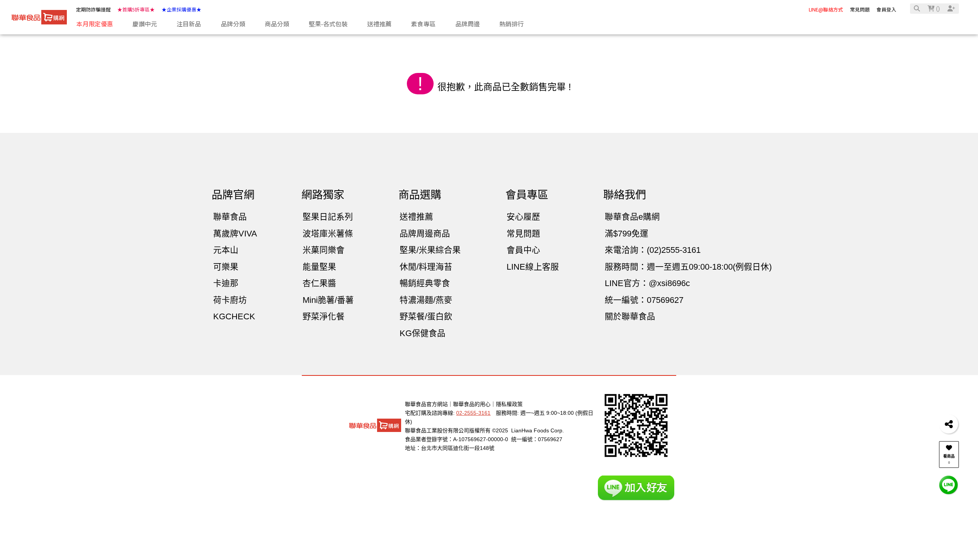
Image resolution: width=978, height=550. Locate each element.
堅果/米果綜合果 (430, 250)
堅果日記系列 (328, 217)
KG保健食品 (422, 333)
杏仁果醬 (319, 283)
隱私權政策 (509, 404)
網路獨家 (322, 195)
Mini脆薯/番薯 (328, 300)
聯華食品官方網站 (426, 404)
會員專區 (526, 195)
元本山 (225, 250)
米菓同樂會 (324, 250)
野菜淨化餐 (324, 316)
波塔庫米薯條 (328, 233)
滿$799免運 (626, 233)
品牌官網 (233, 195)
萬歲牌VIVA (235, 233)
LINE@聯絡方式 (826, 9)
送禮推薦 (416, 217)
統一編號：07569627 (644, 300)
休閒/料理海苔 (426, 267)
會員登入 (886, 9)
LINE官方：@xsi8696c (647, 283)
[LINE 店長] (948, 484)
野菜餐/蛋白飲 (426, 316)
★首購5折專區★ (136, 9)
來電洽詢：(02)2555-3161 (653, 250)
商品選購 (419, 195)
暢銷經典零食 (425, 283)
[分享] (948, 424)
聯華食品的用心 (472, 404)
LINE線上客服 (533, 267)
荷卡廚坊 (230, 300)
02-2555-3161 (473, 413)
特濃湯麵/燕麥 (426, 300)
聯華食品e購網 (632, 217)
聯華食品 (230, 217)
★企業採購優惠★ (181, 9)
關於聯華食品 (630, 316)
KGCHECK (234, 316)
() (937, 8)
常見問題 (860, 9)
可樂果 (225, 267)
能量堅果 (319, 267)
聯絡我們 (624, 195)
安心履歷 (523, 217)
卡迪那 (225, 283)
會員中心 (523, 250)
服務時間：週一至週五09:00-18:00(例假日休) (688, 267)
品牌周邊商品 (425, 233)
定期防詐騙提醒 (93, 9)
